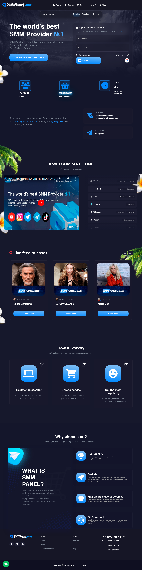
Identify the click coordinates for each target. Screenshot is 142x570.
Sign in (58, 5)
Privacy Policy (113, 545)
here (122, 31)
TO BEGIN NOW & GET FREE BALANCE (28, 57)
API (94, 5)
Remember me (84, 54)
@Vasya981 (57, 121)
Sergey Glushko (22, 304)
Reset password (47, 548)
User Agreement (113, 549)
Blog (103, 5)
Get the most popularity (113, 391)
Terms (74, 544)
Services (83, 5)
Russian (85, 14)
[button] (125, 253)
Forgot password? (122, 54)
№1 (59, 33)
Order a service (71, 390)
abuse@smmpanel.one (26, 121)
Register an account (29, 390)
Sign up (70, 5)
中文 (92, 14)
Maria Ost (61, 304)
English (76, 14)
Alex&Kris (103, 304)
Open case (29, 313)
